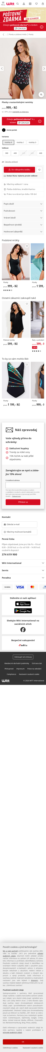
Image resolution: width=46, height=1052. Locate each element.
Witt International (11, 563)
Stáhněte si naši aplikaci (23, 598)
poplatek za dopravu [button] (21, 112)
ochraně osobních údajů (12, 1032)
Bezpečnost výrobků (13, 224)
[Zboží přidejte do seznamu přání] (39, 170)
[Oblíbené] (36, 3)
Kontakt (6, 517)
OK (23, 1042)
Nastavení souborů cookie (33, 1048)
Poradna (6, 577)
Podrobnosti (9, 211)
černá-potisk (12, 130)
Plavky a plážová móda (18, 34)
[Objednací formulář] (30, 3)
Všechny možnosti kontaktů (19, 532)
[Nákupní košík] (43, 3)
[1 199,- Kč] (16, 380)
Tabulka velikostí (11, 162)
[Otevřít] (41, 27)
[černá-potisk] (4, 130)
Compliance (11, 674)
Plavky (31, 34)
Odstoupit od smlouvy (23, 657)
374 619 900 (9, 554)
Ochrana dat (37, 663)
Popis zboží (9, 204)
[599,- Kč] (16, 319)
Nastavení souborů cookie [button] (29, 674)
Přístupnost (9, 669)
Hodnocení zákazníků (13, 231)
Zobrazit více (16, 496)
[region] (23, 997)
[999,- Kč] (16, 261)
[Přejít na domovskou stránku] (10, 3)
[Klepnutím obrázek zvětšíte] (41, 94)
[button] (3, 3)
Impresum (20, 669)
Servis (5, 570)
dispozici (34, 980)
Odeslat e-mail (16, 525)
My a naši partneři (10, 951)
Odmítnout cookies (10, 1048)
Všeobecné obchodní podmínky (16, 663)
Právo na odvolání (34, 669)
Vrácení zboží (10, 217)
